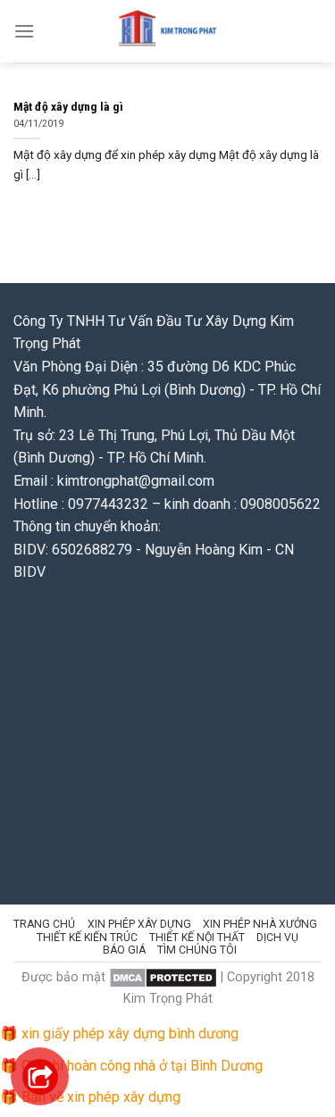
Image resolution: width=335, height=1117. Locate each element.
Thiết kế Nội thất (197, 937)
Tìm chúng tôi (197, 950)
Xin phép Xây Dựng (139, 924)
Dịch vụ (277, 937)
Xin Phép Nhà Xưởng (260, 924)
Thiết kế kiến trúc (87, 937)
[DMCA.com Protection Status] (163, 977)
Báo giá (124, 950)
